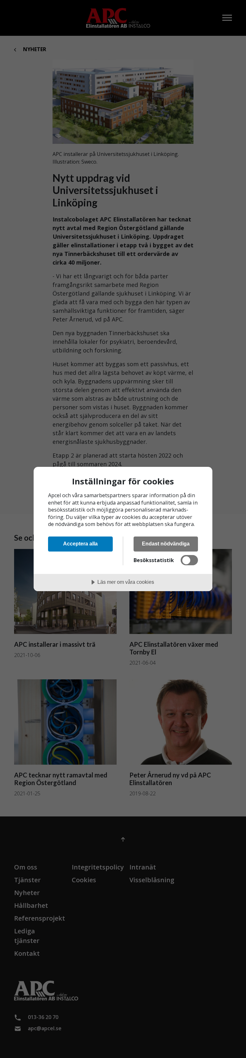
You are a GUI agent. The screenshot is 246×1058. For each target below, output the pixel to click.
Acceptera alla (80, 543)
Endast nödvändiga (166, 543)
